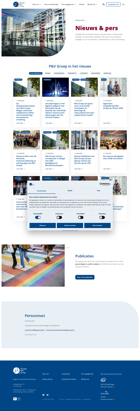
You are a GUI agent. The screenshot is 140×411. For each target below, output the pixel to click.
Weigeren (42, 225)
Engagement (95, 73)
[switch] (59, 217)
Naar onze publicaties (85, 277)
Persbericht (72, 73)
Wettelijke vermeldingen (73, 399)
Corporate (83, 73)
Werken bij (91, 4)
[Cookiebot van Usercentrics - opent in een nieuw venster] (102, 184)
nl (123, 4)
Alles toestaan (97, 225)
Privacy (61, 399)
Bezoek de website (106, 387)
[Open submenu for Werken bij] (96, 4)
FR (19, 399)
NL (15, 399)
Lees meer (19, 123)
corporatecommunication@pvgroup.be (60, 330)
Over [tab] (98, 190)
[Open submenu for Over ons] (40, 4)
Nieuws (81, 4)
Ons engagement (68, 4)
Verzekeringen (59, 73)
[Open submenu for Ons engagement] (75, 4)
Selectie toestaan (70, 225)
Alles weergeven (35, 73)
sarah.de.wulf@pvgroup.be (34, 330)
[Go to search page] (104, 4)
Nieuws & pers (47, 379)
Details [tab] (70, 190)
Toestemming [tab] (41, 191)
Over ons (35, 4)
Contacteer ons (113, 4)
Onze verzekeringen (51, 4)
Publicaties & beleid (69, 379)
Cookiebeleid (86, 399)
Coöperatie (66, 374)
